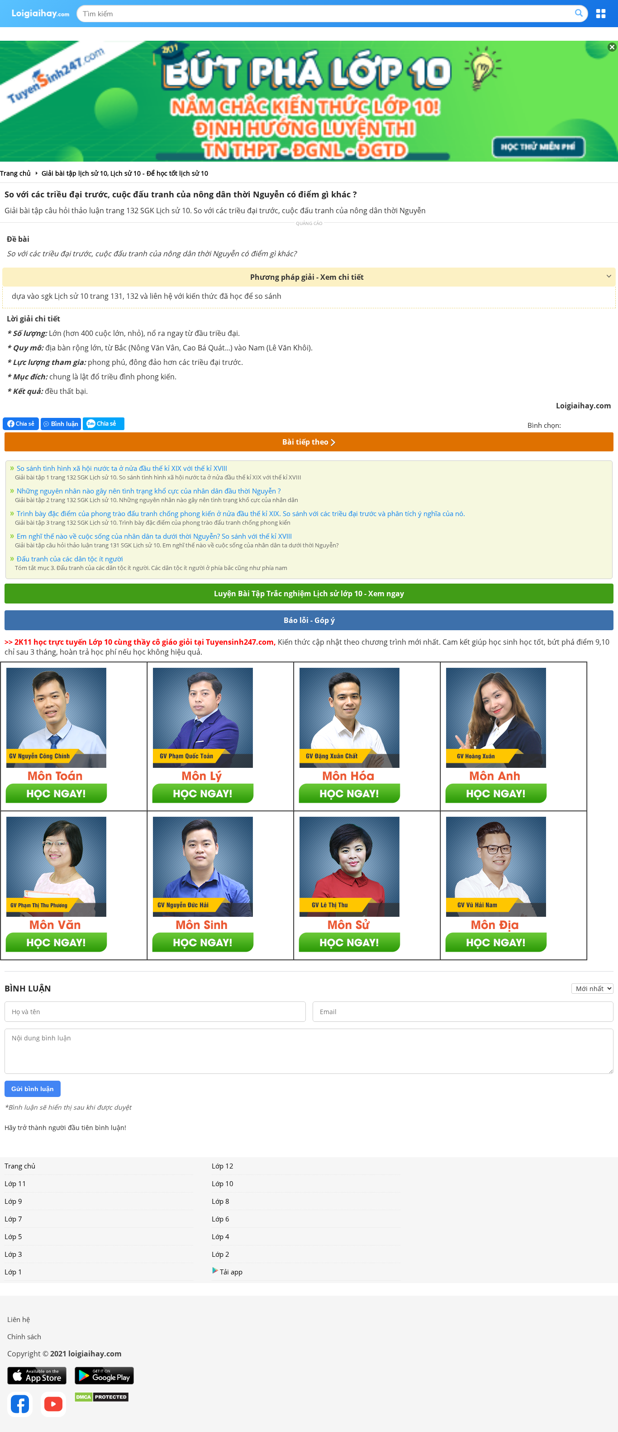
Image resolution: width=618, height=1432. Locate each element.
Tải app (231, 1271)
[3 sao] (590, 424)
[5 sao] (611, 424)
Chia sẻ (24, 423)
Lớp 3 (13, 1254)
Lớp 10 (222, 1183)
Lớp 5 (13, 1236)
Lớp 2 (220, 1254)
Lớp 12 (222, 1165)
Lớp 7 (13, 1218)
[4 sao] (600, 424)
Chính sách (24, 1336)
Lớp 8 (220, 1201)
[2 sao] (579, 424)
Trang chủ (20, 1165)
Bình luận (64, 424)
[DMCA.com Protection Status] (101, 1404)
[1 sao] (568, 424)
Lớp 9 (13, 1201)
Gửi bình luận (32, 1088)
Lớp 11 (15, 1183)
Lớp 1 (13, 1271)
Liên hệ (18, 1319)
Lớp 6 (220, 1218)
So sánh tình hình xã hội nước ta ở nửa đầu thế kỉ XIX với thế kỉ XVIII (122, 468)
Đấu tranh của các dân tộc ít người (70, 558)
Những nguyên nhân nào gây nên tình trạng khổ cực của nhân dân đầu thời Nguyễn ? (148, 490)
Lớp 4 (220, 1236)
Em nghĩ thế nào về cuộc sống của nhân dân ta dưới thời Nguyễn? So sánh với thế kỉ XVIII (154, 536)
